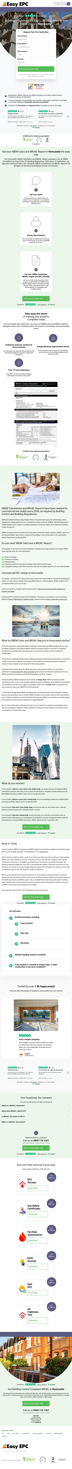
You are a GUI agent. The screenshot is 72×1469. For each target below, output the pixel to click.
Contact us (38, 1422)
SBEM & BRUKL (58, 1433)
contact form (44, 852)
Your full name (22, 36)
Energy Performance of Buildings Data (20, 599)
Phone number (22, 51)
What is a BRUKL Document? (13, 1122)
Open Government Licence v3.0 (56, 599)
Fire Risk (48, 1433)
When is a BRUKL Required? (13, 1106)
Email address (22, 44)
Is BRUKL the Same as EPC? (13, 1116)
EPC (3, 1433)
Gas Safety (16, 1433)
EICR (8, 1433)
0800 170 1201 (18, 852)
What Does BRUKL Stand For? (14, 1111)
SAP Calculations (38, 1433)
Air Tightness (26, 1433)
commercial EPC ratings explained (23, 672)
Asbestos (4, 1436)
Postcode (20, 59)
